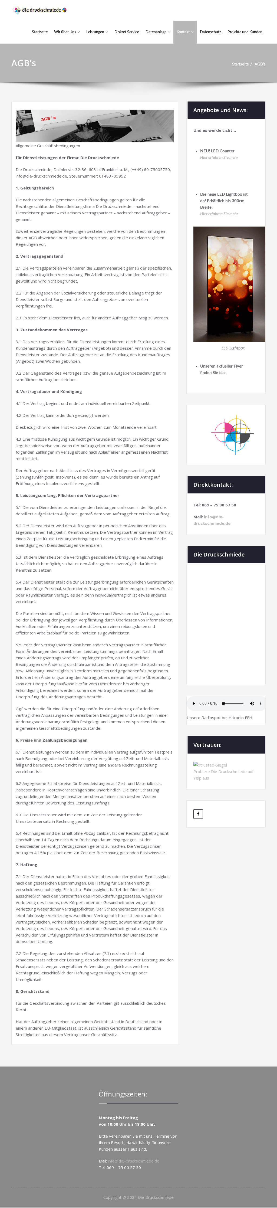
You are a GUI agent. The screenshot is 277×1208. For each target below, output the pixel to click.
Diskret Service (126, 32)
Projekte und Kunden (244, 32)
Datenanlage (156, 32)
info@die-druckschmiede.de (133, 1161)
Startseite (40, 32)
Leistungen (95, 32)
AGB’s (260, 64)
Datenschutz (210, 32)
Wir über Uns (65, 32)
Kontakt (183, 32)
